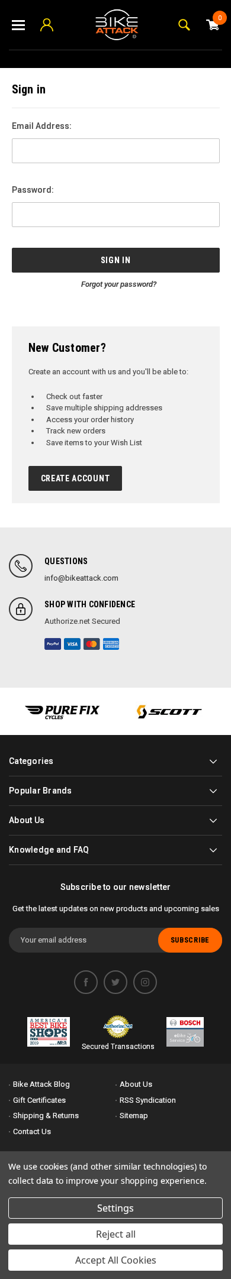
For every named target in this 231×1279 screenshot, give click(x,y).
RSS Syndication (148, 1100)
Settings (115, 1208)
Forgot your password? (118, 284)
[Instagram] (145, 982)
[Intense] (62, 711)
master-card (92, 644)
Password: (33, 190)
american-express (111, 644)
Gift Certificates (39, 1100)
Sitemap (134, 1115)
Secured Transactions (118, 1046)
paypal (52, 644)
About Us (136, 1084)
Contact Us (32, 1131)
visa (72, 644)
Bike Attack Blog (41, 1084)
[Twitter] (115, 982)
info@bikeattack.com (81, 578)
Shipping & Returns (46, 1115)
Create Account (75, 478)
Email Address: (42, 126)
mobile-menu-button (18, 24)
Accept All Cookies (115, 1260)
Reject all (116, 1234)
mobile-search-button (184, 24)
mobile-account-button (46, 24)
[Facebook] (86, 982)
